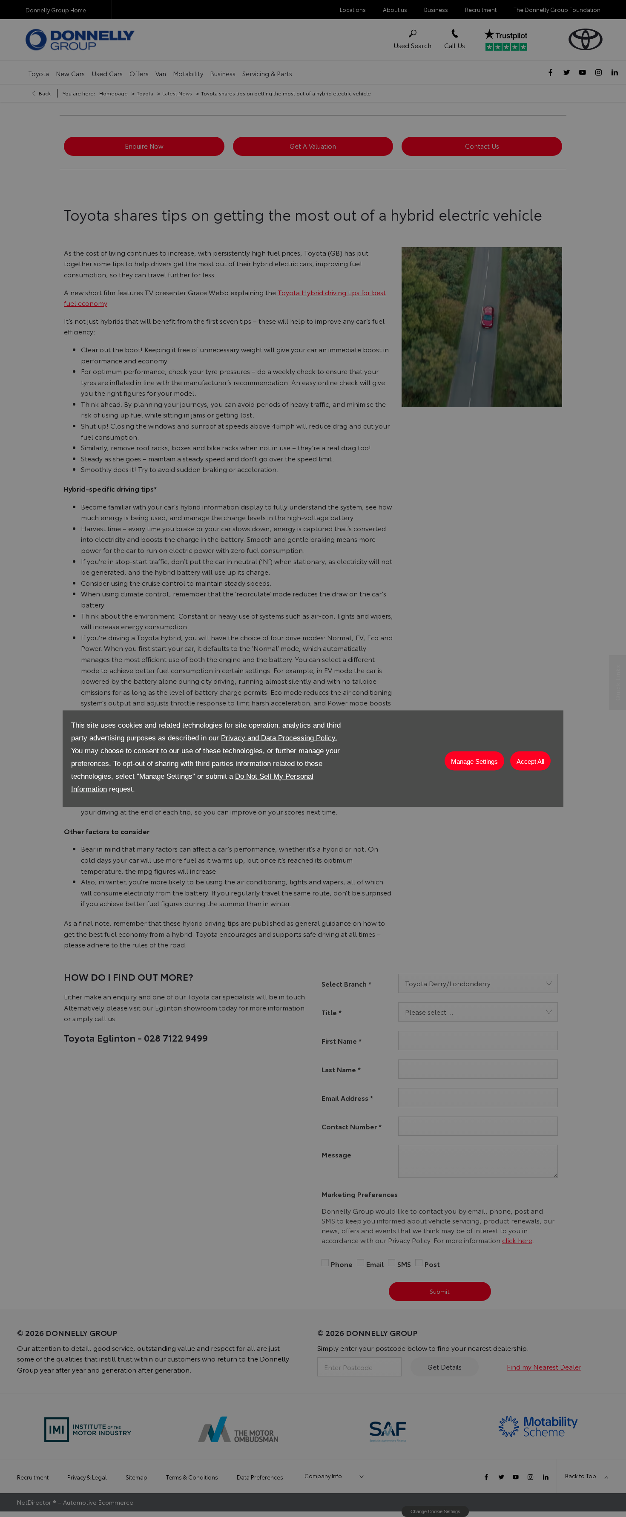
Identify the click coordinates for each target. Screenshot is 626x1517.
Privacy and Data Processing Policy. (279, 738)
